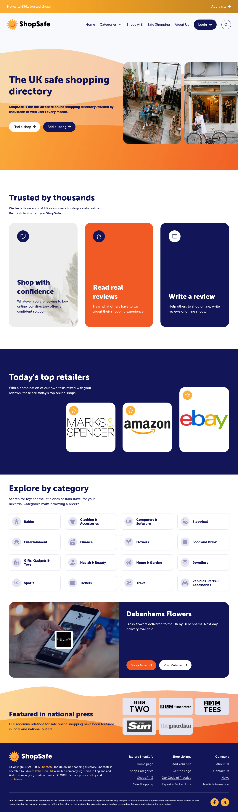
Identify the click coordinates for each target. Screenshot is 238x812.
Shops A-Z (135, 24)
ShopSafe (47, 767)
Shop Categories (141, 771)
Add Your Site (181, 764)
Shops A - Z (145, 777)
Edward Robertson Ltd (39, 771)
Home (90, 24)
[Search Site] (226, 24)
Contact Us (221, 771)
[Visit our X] (225, 802)
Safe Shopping (158, 24)
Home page (145, 764)
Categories (108, 24)
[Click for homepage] (44, 24)
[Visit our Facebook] (214, 802)
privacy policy (87, 775)
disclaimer (15, 779)
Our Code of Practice (176, 777)
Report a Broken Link (176, 784)
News (225, 777)
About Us (182, 24)
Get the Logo (182, 771)
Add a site (218, 6)
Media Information (216, 784)
